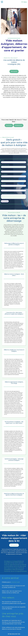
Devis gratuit (14, 545)
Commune (3, 188)
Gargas (6, 563)
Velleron (20, 561)
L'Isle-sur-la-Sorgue (15, 571)
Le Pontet (7, 566)
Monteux (6, 571)
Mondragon (20, 569)
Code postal (3, 183)
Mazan (21, 568)
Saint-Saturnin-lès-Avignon (11, 568)
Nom (2, 169)
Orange (6, 569)
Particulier (9, 125)
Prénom (3, 160)
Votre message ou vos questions (7, 193)
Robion (12, 566)
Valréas (16, 564)
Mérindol (17, 566)
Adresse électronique (5, 164)
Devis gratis (14, 71)
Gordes (11, 563)
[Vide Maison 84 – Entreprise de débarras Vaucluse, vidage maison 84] (2, 2)
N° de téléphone (4, 174)
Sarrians (23, 566)
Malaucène (24, 571)
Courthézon (22, 564)
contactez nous (15, 582)
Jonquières (16, 563)
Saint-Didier (12, 569)
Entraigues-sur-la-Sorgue (11, 561)
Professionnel (18, 125)
